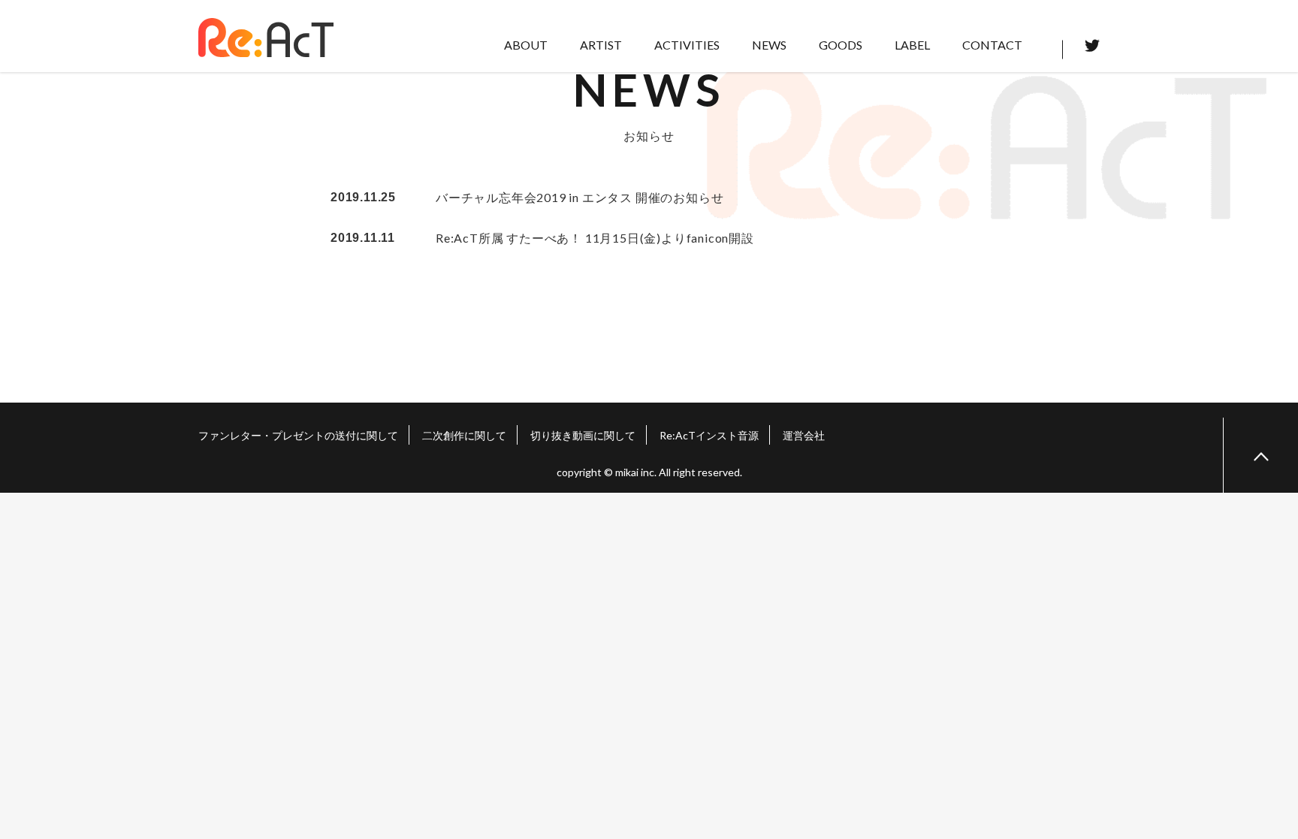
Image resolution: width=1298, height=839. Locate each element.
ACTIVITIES (687, 45)
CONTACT (992, 45)
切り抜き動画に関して (582, 435)
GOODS (840, 45)
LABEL (912, 45)
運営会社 (804, 435)
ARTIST (601, 45)
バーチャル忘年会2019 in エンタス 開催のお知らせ (579, 197)
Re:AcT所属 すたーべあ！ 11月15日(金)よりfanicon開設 (595, 238)
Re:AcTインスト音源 (709, 435)
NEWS (769, 45)
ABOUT (526, 45)
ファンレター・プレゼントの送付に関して (298, 435)
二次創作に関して (464, 435)
